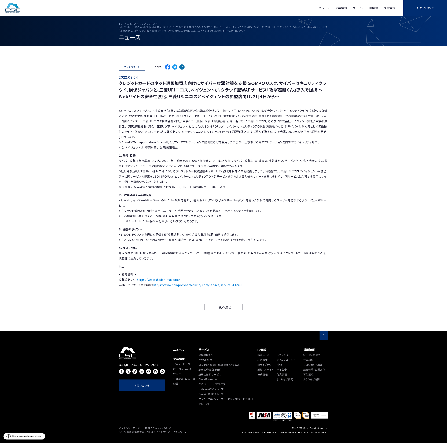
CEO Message (311, 355)
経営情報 (262, 359)
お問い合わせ (425, 8)
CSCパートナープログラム (213, 384)
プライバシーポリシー (130, 428)
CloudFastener (208, 379)
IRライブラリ (264, 364)
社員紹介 (308, 359)
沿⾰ (175, 383)
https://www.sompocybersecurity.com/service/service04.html (197, 285)
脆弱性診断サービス (210, 374)
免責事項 (282, 374)
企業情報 (179, 359)
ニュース (178, 349)
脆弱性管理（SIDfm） (210, 369)
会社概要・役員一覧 (184, 379)
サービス (204, 349)
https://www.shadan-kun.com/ (158, 279)
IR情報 (261, 349)
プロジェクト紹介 (313, 364)
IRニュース (263, 355)
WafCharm (205, 359)
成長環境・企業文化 (314, 369)
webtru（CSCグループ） (212, 389)
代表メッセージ (181, 364)
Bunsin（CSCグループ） (212, 394)
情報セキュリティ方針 (157, 428)
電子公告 (282, 369)
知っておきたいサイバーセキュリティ (166, 432)
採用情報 (309, 349)
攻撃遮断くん (206, 355)
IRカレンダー (284, 355)
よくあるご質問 (285, 379)
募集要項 (308, 374)
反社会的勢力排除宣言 (132, 432)
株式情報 (262, 374)
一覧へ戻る (223, 307)
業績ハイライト (265, 369)
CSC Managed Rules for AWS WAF (219, 364)
